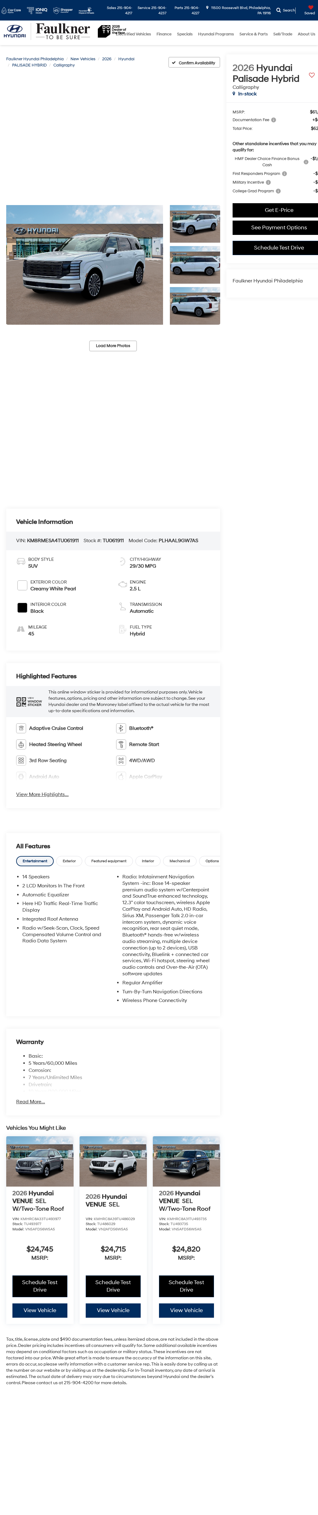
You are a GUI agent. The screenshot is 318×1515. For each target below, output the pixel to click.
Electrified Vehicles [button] (133, 34)
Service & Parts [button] (253, 34)
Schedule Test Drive (39, 1286)
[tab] (35, 861)
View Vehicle (40, 1310)
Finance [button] (164, 34)
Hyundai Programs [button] (216, 34)
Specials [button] (185, 34)
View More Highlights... (42, 794)
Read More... (30, 1102)
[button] (84, 265)
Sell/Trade (282, 34)
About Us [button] (306, 34)
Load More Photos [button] (113, 345)
